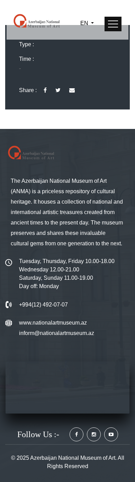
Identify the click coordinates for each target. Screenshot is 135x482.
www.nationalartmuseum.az (53, 323)
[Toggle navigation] (113, 24)
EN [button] (85, 23)
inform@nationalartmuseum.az (56, 333)
